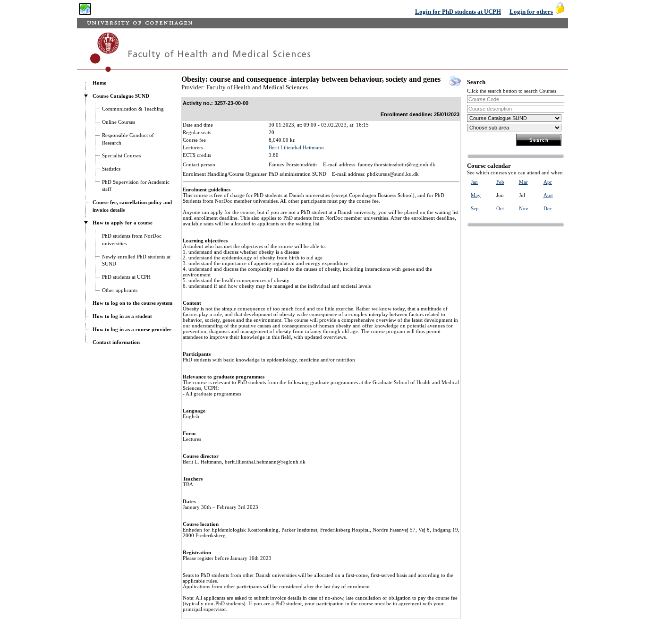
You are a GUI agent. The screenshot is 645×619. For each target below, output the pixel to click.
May (476, 195)
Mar (523, 182)
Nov (523, 208)
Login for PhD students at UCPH (458, 11)
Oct (500, 208)
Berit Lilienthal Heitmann (296, 147)
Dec (547, 208)
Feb (500, 182)
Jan (474, 182)
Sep (475, 208)
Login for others (531, 11)
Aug (548, 195)
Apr (547, 182)
